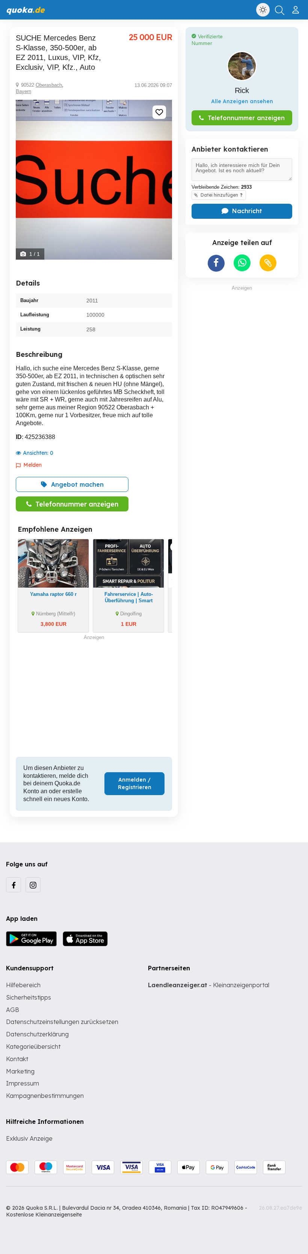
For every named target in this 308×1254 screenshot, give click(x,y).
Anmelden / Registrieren (134, 783)
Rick (242, 90)
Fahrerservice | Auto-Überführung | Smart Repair (128, 600)
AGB (12, 1009)
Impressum (22, 1083)
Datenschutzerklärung (37, 1034)
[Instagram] (33, 885)
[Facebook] (13, 885)
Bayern (23, 91)
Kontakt (17, 1059)
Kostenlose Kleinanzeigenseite (44, 1214)
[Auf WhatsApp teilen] (242, 262)
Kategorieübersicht (33, 1046)
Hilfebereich (23, 985)
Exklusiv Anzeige (29, 1138)
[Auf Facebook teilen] (216, 263)
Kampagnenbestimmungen (45, 1095)
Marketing (20, 1071)
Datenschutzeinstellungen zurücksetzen (62, 1021)
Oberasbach (49, 85)
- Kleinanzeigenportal (208, 985)
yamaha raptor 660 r (53, 594)
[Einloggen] (296, 7)
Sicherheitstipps (28, 997)
